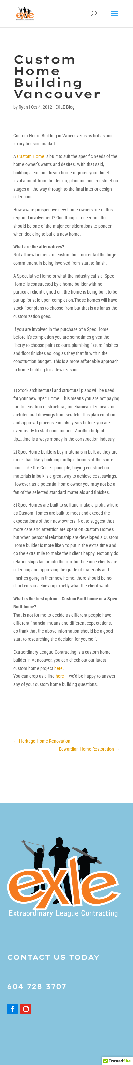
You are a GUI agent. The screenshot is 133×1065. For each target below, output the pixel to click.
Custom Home (30, 156)
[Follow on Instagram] (25, 1009)
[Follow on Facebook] (12, 1009)
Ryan (23, 107)
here (58, 668)
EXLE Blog (65, 107)
